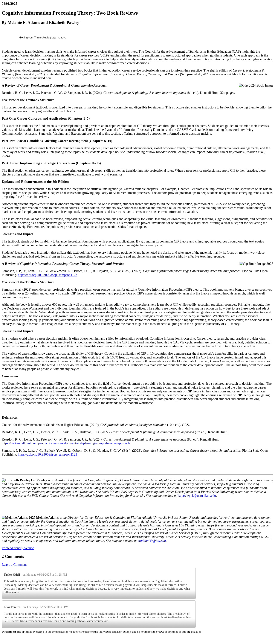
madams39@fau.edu (152, 541)
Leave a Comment (14, 564)
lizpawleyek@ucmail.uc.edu (196, 495)
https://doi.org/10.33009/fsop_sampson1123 (47, 275)
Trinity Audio (41, 37)
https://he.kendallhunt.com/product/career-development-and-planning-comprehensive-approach (66, 443)
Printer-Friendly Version (18, 548)
